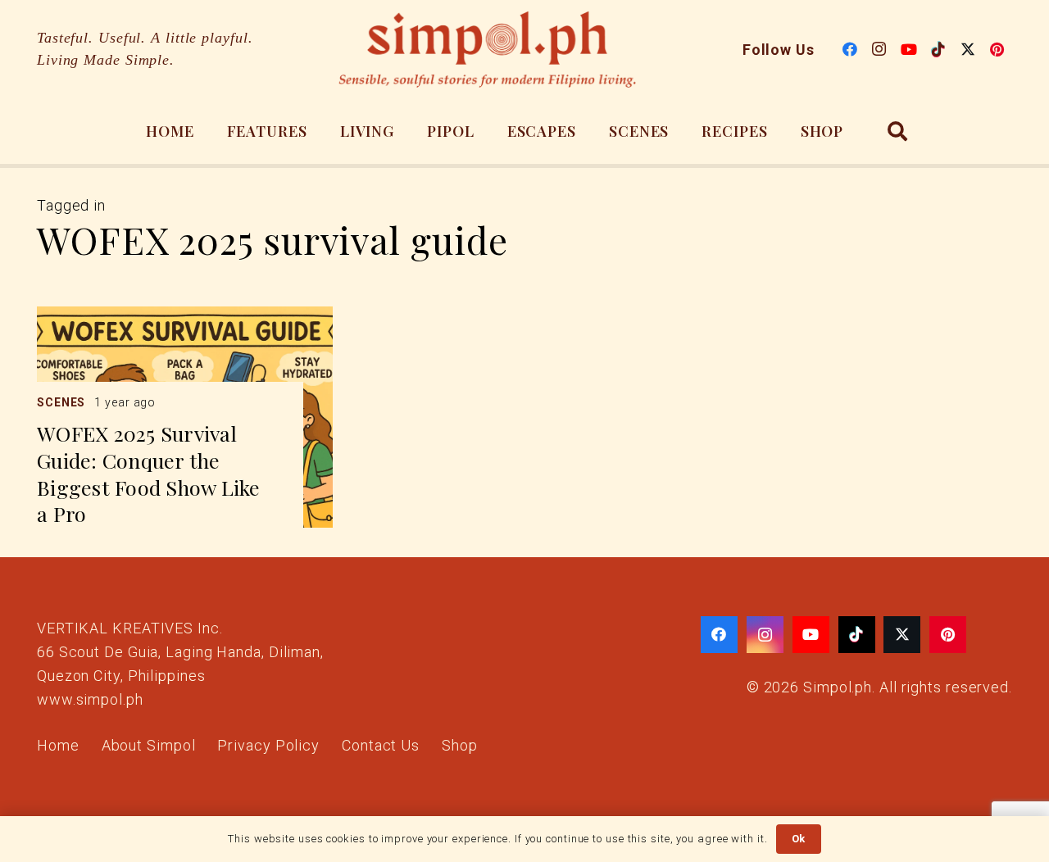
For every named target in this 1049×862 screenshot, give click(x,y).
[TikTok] (938, 49)
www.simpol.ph (90, 699)
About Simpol (149, 745)
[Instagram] (879, 49)
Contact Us (381, 745)
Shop (460, 745)
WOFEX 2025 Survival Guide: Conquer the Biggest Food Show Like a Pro (149, 473)
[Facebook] (850, 49)
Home (58, 745)
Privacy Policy (268, 745)
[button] (898, 131)
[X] (968, 49)
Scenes (61, 402)
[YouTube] (909, 49)
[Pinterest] (997, 49)
